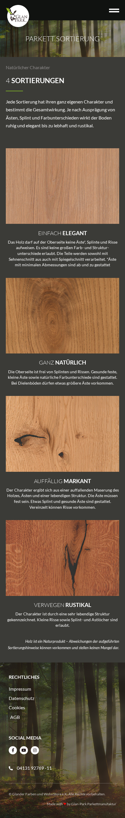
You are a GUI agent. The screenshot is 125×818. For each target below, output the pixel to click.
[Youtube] (24, 750)
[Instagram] (35, 750)
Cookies (17, 707)
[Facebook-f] (13, 750)
